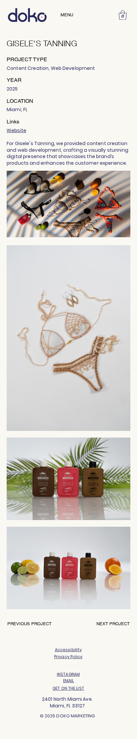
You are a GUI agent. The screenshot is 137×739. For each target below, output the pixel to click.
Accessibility (68, 649)
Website (16, 130)
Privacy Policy (68, 656)
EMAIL (68, 680)
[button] (123, 15)
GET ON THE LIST (68, 688)
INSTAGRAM (68, 674)
